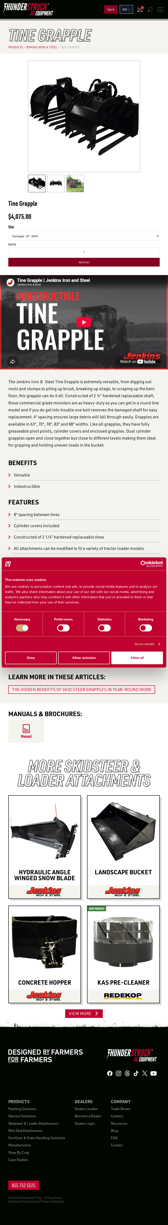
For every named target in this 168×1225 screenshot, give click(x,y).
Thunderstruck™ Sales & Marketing (43, 1201)
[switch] (63, 627)
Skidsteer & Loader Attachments (33, 1123)
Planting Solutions (22, 1109)
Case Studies (18, 1159)
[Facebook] (110, 1073)
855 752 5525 (23, 1185)
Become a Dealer (88, 1116)
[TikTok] (136, 1073)
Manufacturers (19, 1145)
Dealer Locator (86, 1109)
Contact (117, 1145)
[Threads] (127, 1073)
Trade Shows (121, 1109)
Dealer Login (85, 1123)
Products (19, 1101)
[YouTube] (154, 1073)
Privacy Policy (53, 1197)
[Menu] (160, 9)
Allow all (137, 658)
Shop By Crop (18, 1152)
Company (120, 1101)
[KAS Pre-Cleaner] (123, 996)
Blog (114, 1130)
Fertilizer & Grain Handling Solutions (36, 1138)
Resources (119, 1123)
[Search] (150, 9)
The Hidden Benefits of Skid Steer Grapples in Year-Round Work (81, 689)
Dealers (84, 1101)
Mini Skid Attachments (25, 1130)
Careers (117, 1116)
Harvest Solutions (22, 1116)
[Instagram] (118, 1073)
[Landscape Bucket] (123, 891)
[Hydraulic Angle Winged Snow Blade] (44, 891)
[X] (145, 1073)
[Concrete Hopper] (44, 996)
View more (80, 1013)
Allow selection (84, 658)
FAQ (114, 1138)
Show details (144, 644)
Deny (31, 658)
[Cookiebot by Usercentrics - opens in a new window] (144, 564)
